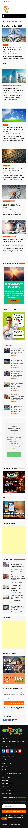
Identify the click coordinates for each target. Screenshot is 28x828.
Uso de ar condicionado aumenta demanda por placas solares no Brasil (13, 205)
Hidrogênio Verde (17, 85)
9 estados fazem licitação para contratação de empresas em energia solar (13, 241)
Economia (6, 201)
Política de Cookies (7, 787)
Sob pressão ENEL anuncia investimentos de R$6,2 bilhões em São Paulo (13, 49)
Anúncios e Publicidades (8, 763)
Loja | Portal (5, 766)
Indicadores (12, 201)
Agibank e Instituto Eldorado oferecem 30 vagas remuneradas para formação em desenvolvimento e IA (17, 566)
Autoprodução (7, 165)
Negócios (6, 44)
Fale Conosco (5, 780)
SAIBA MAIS (14, 301)
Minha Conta (5, 770)
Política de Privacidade (7, 783)
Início (4, 21)
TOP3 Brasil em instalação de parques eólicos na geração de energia (13, 129)
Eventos (5, 236)
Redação (7, 53)
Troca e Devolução (6, 793)
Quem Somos (5, 760)
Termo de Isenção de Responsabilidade (12, 773)
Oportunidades (12, 236)
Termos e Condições (7, 790)
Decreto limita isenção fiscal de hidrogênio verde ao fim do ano (17, 608)
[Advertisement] (14, 540)
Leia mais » (15, 356)
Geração (5, 124)
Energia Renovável (8, 85)
